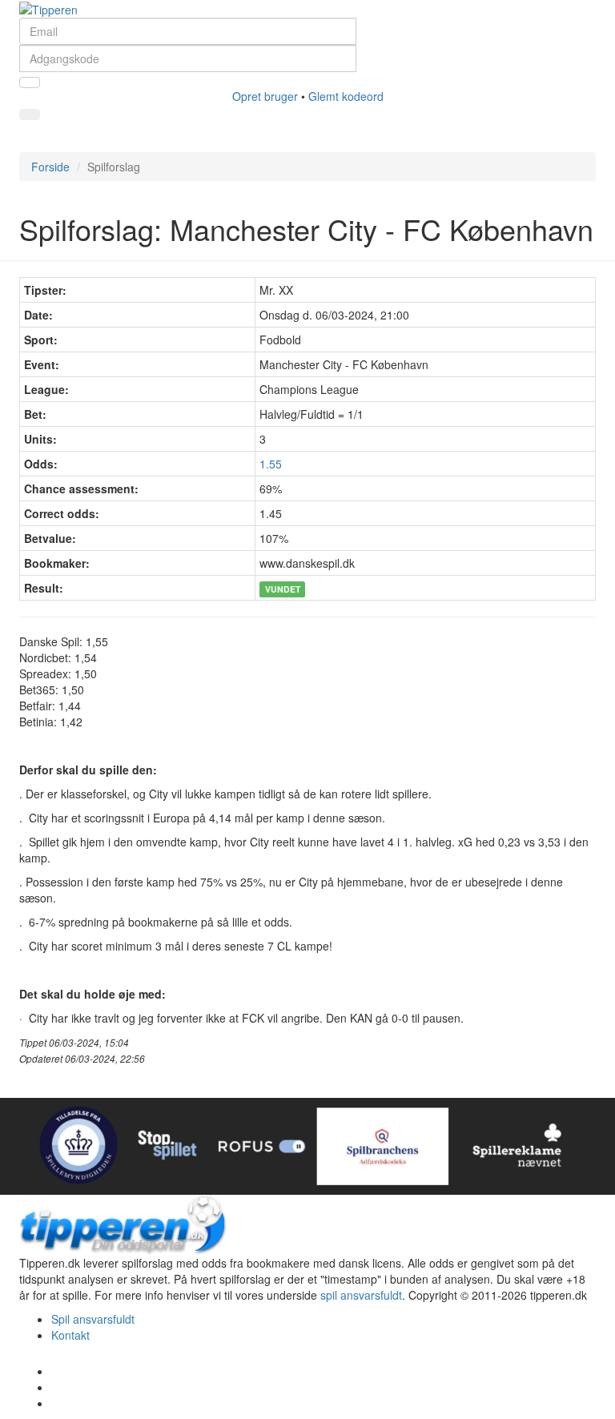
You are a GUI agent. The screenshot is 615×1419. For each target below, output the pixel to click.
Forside (50, 167)
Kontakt (70, 1335)
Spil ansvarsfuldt (93, 1319)
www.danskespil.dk (307, 563)
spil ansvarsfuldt (361, 1295)
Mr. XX (276, 290)
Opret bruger (265, 96)
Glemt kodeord (346, 96)
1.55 (270, 464)
